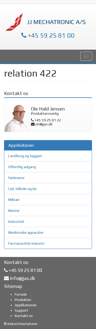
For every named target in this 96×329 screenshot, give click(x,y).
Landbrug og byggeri (25, 156)
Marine (13, 210)
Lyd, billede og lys (22, 189)
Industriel (16, 221)
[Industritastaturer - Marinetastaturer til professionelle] (46, 22)
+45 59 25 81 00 (50, 35)
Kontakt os (24, 316)
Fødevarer (16, 178)
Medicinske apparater (26, 232)
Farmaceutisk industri (26, 243)
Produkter (23, 300)
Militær (14, 199)
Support (21, 310)
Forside (21, 294)
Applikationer (26, 305)
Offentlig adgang (22, 167)
